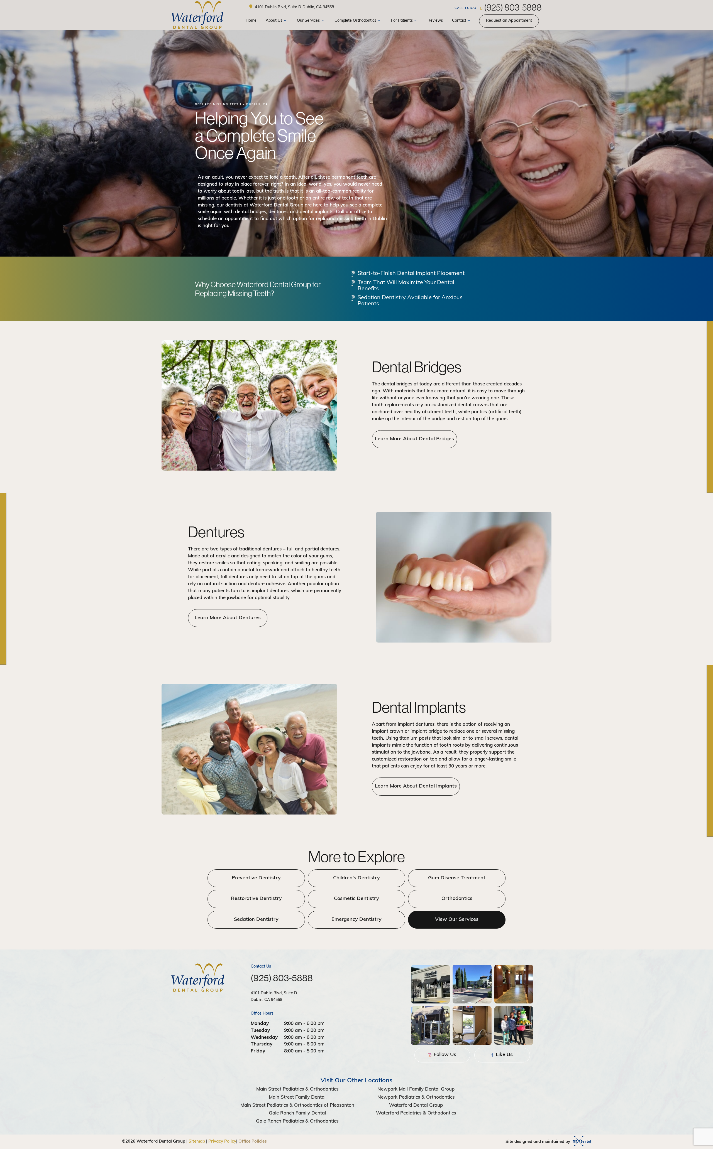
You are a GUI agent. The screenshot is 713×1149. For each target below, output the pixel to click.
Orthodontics (456, 898)
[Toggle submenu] (285, 21)
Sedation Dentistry (256, 919)
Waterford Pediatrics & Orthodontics (416, 1113)
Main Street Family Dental (297, 1097)
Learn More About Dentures (228, 618)
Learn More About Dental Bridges (414, 439)
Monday (260, 1023)
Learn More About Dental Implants (416, 786)
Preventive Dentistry (256, 878)
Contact (459, 21)
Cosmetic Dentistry (356, 898)
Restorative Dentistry (256, 898)
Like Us (503, 1054)
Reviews (435, 21)
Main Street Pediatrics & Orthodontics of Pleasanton (297, 1105)
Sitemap (197, 1142)
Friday (258, 1051)
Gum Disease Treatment (456, 878)
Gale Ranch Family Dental (297, 1113)
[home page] (197, 15)
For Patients (402, 21)
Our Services (308, 21)
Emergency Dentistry (356, 919)
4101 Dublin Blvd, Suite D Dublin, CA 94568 (294, 7)
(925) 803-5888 (498, 7)
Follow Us (444, 1054)
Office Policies (252, 1142)
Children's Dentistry (356, 878)
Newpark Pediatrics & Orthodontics (416, 1097)
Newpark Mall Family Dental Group (416, 1089)
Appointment (509, 21)
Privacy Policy (222, 1142)
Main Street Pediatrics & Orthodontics (297, 1089)
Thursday (261, 1044)
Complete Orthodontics (355, 21)
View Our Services (456, 919)
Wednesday (264, 1037)
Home (251, 21)
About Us (274, 21)
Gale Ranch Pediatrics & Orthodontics (297, 1121)
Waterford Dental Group (416, 1105)
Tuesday (260, 1030)
